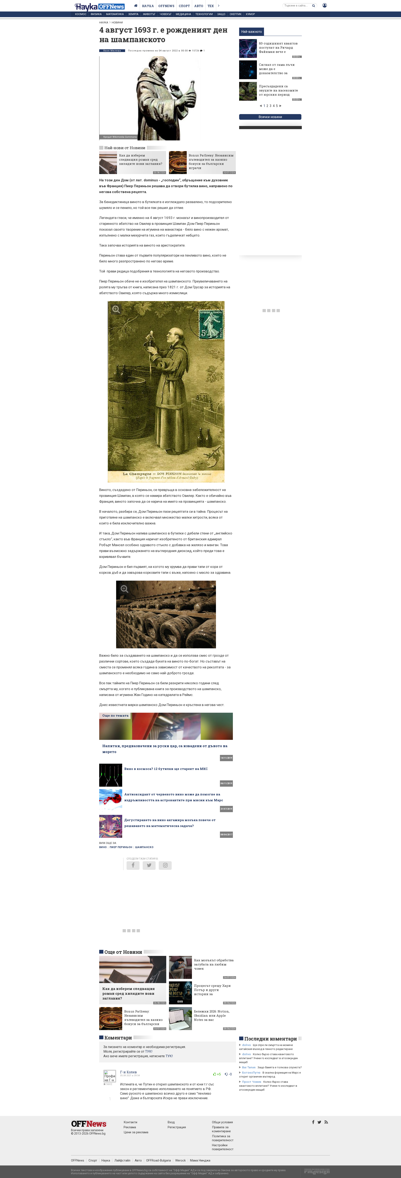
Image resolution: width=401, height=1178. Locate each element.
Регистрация (177, 1127)
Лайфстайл (122, 1160)
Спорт (184, 6)
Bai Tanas (249, 1067)
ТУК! (169, 1056)
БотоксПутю (251, 1072)
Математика (115, 14)
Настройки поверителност (222, 1147)
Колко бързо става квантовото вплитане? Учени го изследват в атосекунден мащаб (268, 1058)
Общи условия (222, 1122)
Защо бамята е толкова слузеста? (280, 1067)
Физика (96, 14)
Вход (171, 1122)
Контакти (130, 1122)
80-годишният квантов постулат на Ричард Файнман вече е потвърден (278, 49)
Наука (148, 6)
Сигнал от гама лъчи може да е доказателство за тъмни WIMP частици (277, 70)
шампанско (144, 847)
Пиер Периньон (121, 847)
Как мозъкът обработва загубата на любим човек (214, 964)
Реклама (130, 1127)
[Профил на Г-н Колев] (109, 1081)
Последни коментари (270, 1039)
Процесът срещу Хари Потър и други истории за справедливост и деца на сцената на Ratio (212, 993)
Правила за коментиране (221, 1129)
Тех (211, 6)
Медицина (183, 14)
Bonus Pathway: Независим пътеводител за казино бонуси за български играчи (211, 161)
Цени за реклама (136, 1132)
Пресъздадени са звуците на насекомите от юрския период (278, 90)
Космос (80, 14)
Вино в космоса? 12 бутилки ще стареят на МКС (166, 769)
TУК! (148, 1051)
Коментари (118, 1037)
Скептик (235, 14)
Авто (198, 6)
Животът (149, 14)
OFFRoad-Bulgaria (158, 1160)
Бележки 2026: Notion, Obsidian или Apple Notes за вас (212, 1015)
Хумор (250, 14)
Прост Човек (251, 1081)
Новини (117, 22)
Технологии (204, 14)
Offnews (166, 6)
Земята (133, 14)
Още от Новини (123, 952)
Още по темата (115, 715)
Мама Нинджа (200, 1160)
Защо (221, 14)
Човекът (165, 14)
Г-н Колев (128, 1072)
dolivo (246, 1045)
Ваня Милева (112, 50)
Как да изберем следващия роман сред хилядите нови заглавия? (140, 159)
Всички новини (270, 117)
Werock (180, 1160)
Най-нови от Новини (124, 147)
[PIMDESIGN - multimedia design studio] (315, 1173)
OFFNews (77, 1160)
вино (103, 847)
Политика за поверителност (222, 1138)
